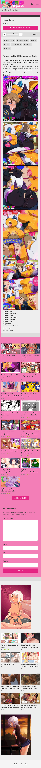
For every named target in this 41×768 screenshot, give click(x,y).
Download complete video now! (21, 27)
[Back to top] (37, 764)
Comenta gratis (8, 518)
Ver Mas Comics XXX (20, 498)
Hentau (16, 764)
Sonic (34, 40)
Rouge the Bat (23, 40)
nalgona (28, 44)
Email (5, 552)
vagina (7, 48)
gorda (7, 44)
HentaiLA (24, 764)
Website (5, 561)
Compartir (34, 34)
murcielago (17, 44)
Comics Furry (9, 40)
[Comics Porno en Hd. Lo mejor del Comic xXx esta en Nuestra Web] (12, 4)
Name (5, 544)
